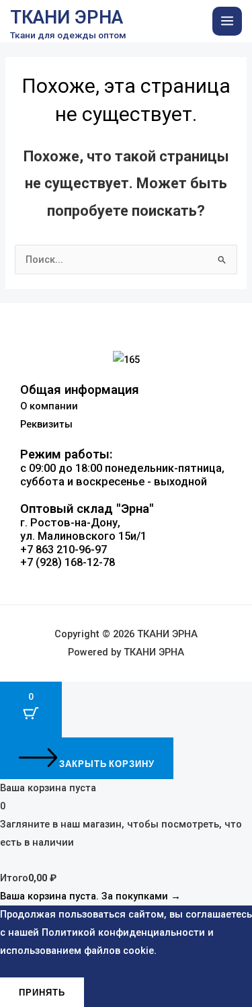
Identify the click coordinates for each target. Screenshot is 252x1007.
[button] (126, 590)
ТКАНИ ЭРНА (66, 17)
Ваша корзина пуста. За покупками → (90, 896)
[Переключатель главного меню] (227, 21)
